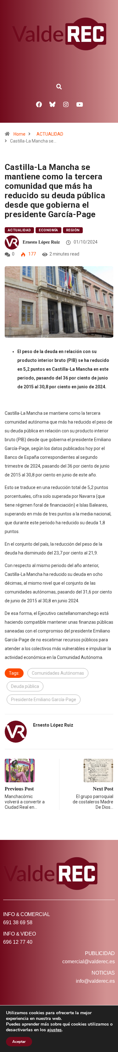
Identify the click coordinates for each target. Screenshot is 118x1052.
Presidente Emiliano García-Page (43, 699)
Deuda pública (25, 686)
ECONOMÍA (48, 230)
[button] (59, 87)
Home (19, 134)
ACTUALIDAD (50, 134)
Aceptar (19, 1041)
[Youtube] (79, 104)
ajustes (54, 1030)
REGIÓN (73, 230)
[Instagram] (66, 104)
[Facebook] (39, 104)
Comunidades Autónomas (58, 673)
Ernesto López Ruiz (41, 242)
